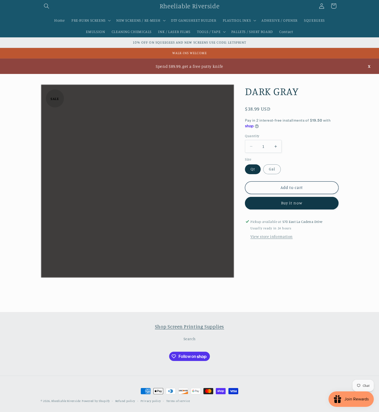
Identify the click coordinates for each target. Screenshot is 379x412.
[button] (47, 6)
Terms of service (178, 401)
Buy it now (291, 203)
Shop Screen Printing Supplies (189, 326)
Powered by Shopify (96, 401)
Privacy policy (151, 401)
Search (190, 339)
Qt (253, 169)
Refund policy (125, 401)
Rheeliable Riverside (66, 401)
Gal (272, 169)
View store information (271, 236)
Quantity (252, 136)
